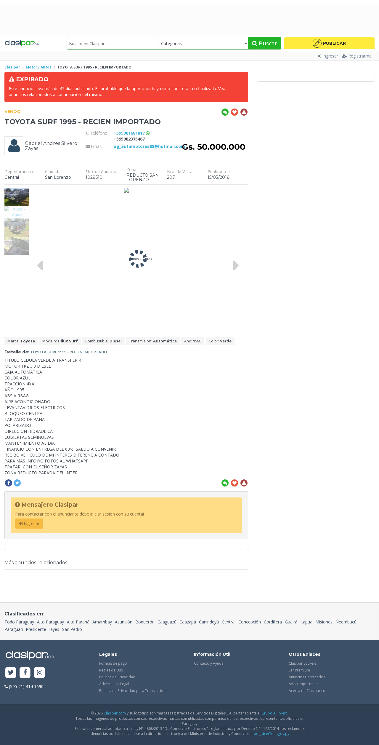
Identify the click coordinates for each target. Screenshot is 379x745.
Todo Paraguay (19, 622)
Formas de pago (113, 663)
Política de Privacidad (117, 676)
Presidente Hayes (42, 629)
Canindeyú (209, 622)
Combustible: (103, 341)
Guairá (291, 622)
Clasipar (12, 67)
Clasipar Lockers (303, 663)
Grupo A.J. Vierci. (275, 713)
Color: (220, 341)
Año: (192, 341)
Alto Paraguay (50, 622)
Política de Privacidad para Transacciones (134, 690)
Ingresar (330, 56)
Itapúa (306, 622)
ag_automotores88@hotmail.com (149, 146)
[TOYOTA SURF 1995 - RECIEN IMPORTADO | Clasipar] (16, 190)
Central (228, 622)
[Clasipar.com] (21, 43)
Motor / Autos (39, 67)
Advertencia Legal (114, 683)
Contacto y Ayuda (209, 663)
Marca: (21, 341)
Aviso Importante (303, 683)
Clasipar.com (115, 713)
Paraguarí (13, 629)
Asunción (123, 622)
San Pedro (72, 629)
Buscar (267, 43)
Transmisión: (153, 341)
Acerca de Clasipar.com (309, 690)
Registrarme (360, 56)
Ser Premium (299, 670)
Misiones (324, 622)
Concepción (249, 622)
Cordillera (273, 622)
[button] (329, 43)
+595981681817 (130, 133)
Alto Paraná (78, 622)
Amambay (102, 622)
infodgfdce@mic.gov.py (269, 733)
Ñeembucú (345, 622)
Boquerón (145, 622)
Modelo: (60, 341)
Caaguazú (167, 622)
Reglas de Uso (111, 670)
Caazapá (187, 622)
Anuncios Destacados (307, 676)
